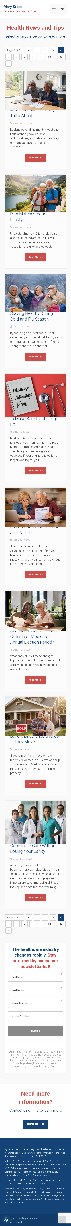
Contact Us (35, 1124)
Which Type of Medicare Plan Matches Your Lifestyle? (33, 214)
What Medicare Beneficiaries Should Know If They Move (35, 736)
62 (61, 56)
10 (49, 56)
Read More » (36, 157)
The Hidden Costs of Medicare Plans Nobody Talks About (32, 110)
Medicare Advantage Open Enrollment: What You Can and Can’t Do (35, 527)
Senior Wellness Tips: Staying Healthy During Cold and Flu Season (31, 313)
